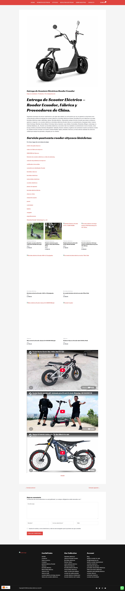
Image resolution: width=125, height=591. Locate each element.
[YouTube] (105, 588)
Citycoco (55, 2)
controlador (30, 205)
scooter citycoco (91, 573)
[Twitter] (99, 588)
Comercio (44, 558)
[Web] (87, 523)
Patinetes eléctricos (43, 2)
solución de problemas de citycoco (36, 160)
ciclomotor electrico (92, 575)
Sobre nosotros (81, 2)
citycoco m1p (45, 571)
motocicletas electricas (33, 179)
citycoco (44, 566)
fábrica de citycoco (69, 566)
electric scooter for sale (93, 558)
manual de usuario (32, 197)
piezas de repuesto (32, 186)
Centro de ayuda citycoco (33, 145)
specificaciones (31, 216)
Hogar (33, 2)
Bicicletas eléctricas (67, 2)
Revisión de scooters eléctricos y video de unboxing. (41, 157)
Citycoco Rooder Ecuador (71, 558)
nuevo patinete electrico (70, 564)
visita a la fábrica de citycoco (34, 149)
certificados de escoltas (33, 164)
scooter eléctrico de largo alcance (51, 575)
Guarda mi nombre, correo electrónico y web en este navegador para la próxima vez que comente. (55, 528)
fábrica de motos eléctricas (94, 569)
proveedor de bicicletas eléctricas (96, 567)
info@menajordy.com (92, 560)
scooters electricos (32, 183)
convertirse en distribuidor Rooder (36, 168)
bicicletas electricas (32, 175)
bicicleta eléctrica (46, 567)
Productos (41, 94)
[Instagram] (102, 588)
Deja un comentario (32, 94)
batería (29, 209)
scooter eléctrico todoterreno (72, 575)
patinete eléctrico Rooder (48, 564)
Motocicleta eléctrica (47, 569)
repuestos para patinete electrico (96, 571)
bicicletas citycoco (32, 171)
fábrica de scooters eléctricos (50, 577)
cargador (29, 212)
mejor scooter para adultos (71, 571)
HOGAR (62, 475)
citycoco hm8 (45, 573)
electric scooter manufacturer (95, 562)
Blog (88, 556)
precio (28, 201)
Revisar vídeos (68, 562)
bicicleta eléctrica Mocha (33, 190)
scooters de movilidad (93, 577)
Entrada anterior (30, 488)
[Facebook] (96, 588)
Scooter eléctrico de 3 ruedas (72, 577)
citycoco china (31, 194)
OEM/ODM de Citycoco (33, 153)
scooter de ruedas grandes (71, 573)
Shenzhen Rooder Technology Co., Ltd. (37, 220)
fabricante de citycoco (93, 566)
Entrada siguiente (94, 488)
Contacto (91, 2)
